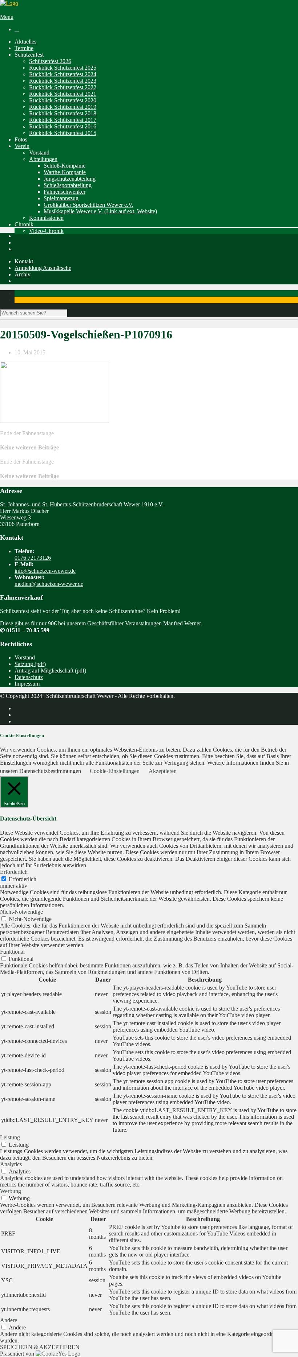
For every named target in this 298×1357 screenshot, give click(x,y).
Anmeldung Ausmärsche (43, 268)
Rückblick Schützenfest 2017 (62, 120)
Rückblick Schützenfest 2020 (62, 100)
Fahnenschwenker (64, 192)
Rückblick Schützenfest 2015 (62, 133)
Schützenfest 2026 (50, 61)
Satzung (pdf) (30, 664)
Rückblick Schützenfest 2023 (62, 81)
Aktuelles (25, 41)
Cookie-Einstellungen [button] (115, 771)
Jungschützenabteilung (70, 179)
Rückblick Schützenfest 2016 (62, 126)
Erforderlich (22, 879)
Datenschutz (29, 677)
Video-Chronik (46, 231)
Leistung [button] (10, 1137)
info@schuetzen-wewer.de (45, 571)
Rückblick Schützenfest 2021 (62, 94)
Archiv (23, 274)
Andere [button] (8, 1320)
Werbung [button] (10, 1191)
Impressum (27, 683)
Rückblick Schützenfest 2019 (62, 107)
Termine (24, 48)
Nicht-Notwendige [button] (21, 912)
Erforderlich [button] (14, 872)
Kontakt (24, 261)
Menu (6, 17)
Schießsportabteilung (68, 185)
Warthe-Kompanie (65, 172)
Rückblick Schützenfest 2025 (62, 68)
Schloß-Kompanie (64, 166)
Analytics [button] (11, 1164)
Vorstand (39, 152)
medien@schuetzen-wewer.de (49, 584)
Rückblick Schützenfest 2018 (62, 113)
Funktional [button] (12, 952)
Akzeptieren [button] (163, 771)
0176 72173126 (33, 558)
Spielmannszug (61, 198)
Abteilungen (43, 159)
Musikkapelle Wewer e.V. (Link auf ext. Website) (100, 211)
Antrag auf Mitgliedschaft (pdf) (50, 670)
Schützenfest (29, 55)
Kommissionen (46, 218)
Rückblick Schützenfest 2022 (62, 87)
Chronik (24, 224)
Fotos (21, 139)
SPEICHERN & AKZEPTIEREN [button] (40, 1347)
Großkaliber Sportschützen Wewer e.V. (88, 205)
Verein (22, 146)
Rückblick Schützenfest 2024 (62, 74)
